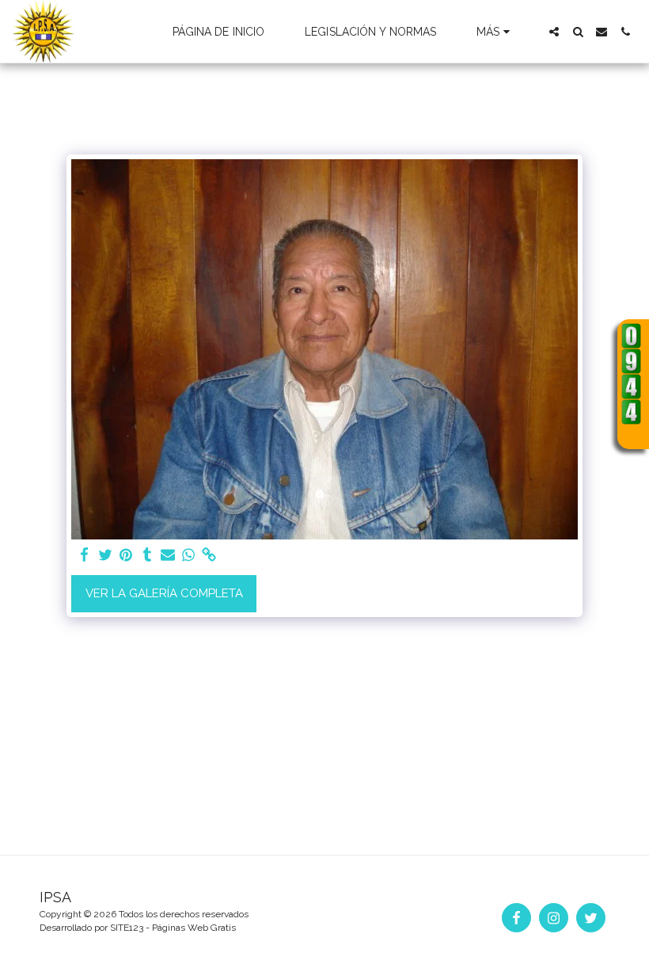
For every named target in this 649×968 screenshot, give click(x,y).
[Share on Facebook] (85, 555)
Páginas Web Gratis (194, 927)
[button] (554, 31)
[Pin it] (126, 555)
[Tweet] (105, 555)
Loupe (631, 435)
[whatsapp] (188, 555)
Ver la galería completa (164, 593)
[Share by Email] (168, 555)
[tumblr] (146, 555)
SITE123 (126, 927)
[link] (209, 555)
